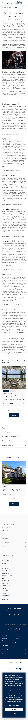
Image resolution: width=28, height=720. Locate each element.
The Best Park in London (14, 269)
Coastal (4, 588)
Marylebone (5, 536)
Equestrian (5, 590)
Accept (14, 709)
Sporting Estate (6, 585)
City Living (4, 563)
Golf (3, 578)
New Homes (5, 641)
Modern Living (5, 580)
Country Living (6, 573)
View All (14, 415)
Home (3, 7)
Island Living (5, 595)
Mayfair (4, 533)
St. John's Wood (6, 527)
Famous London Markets (14, 305)
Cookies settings (14, 705)
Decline (14, 713)
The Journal (9, 7)
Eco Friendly (5, 583)
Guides (15, 7)
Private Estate (5, 561)
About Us (4, 638)
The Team (17, 638)
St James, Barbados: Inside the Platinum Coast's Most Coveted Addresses (12, 490)
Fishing (4, 593)
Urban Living (5, 568)
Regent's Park (5, 530)
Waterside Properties (7, 570)
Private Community (7, 575)
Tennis (3, 566)
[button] (2, 3)
